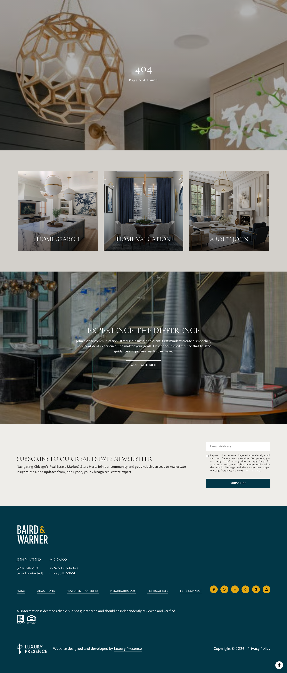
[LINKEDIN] (235, 589)
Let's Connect (191, 591)
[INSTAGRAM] (224, 589)
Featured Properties (83, 591)
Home (21, 591)
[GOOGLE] (256, 589)
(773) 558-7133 (27, 568)
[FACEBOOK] (214, 589)
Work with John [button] (143, 365)
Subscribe (238, 483)
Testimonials (157, 591)
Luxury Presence (128, 648)
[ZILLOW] (266, 589)
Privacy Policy (252, 470)
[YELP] (245, 589)
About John (46, 591)
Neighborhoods (123, 591)
